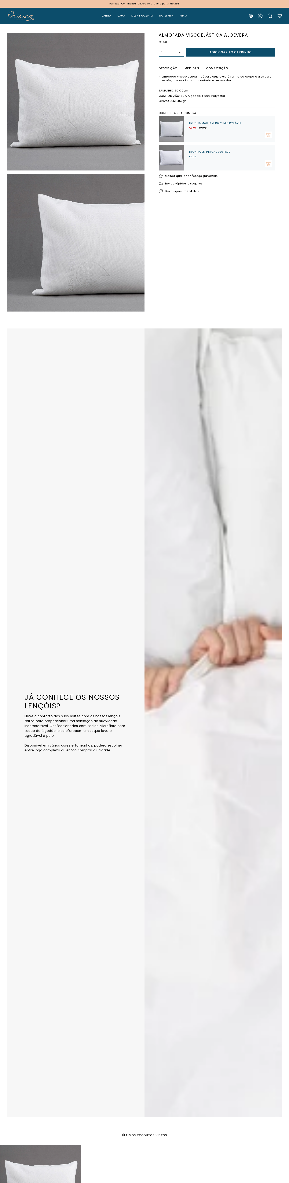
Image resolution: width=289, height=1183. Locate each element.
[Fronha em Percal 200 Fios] (171, 157)
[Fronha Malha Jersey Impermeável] (171, 129)
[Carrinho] (280, 15)
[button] (106, 16)
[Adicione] (268, 135)
